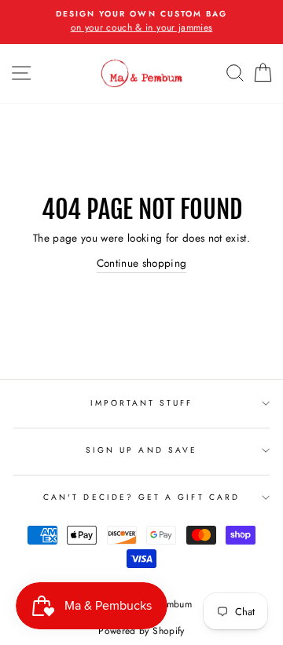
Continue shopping (142, 263)
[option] (141, 22)
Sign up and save (141, 450)
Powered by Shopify (141, 631)
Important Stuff (141, 403)
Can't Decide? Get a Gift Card (141, 497)
